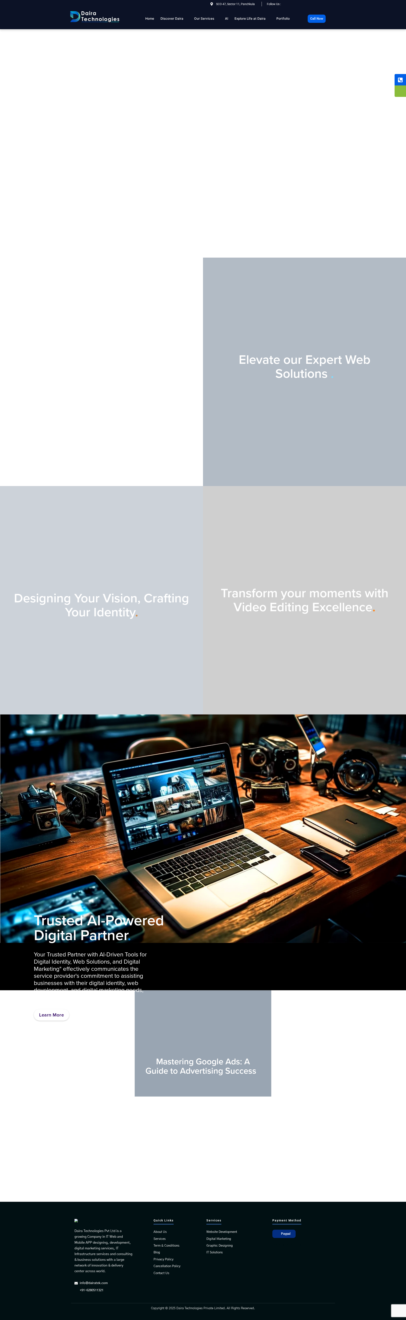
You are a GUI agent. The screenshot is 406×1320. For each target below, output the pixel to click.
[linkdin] (307, 4)
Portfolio (283, 18)
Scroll (203, 245)
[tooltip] (400, 79)
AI (226, 18)
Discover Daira (171, 18)
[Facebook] (298, 4)
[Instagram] (317, 4)
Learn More (101, 414)
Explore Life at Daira (250, 18)
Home (149, 18)
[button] (284, 1234)
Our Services (204, 18)
